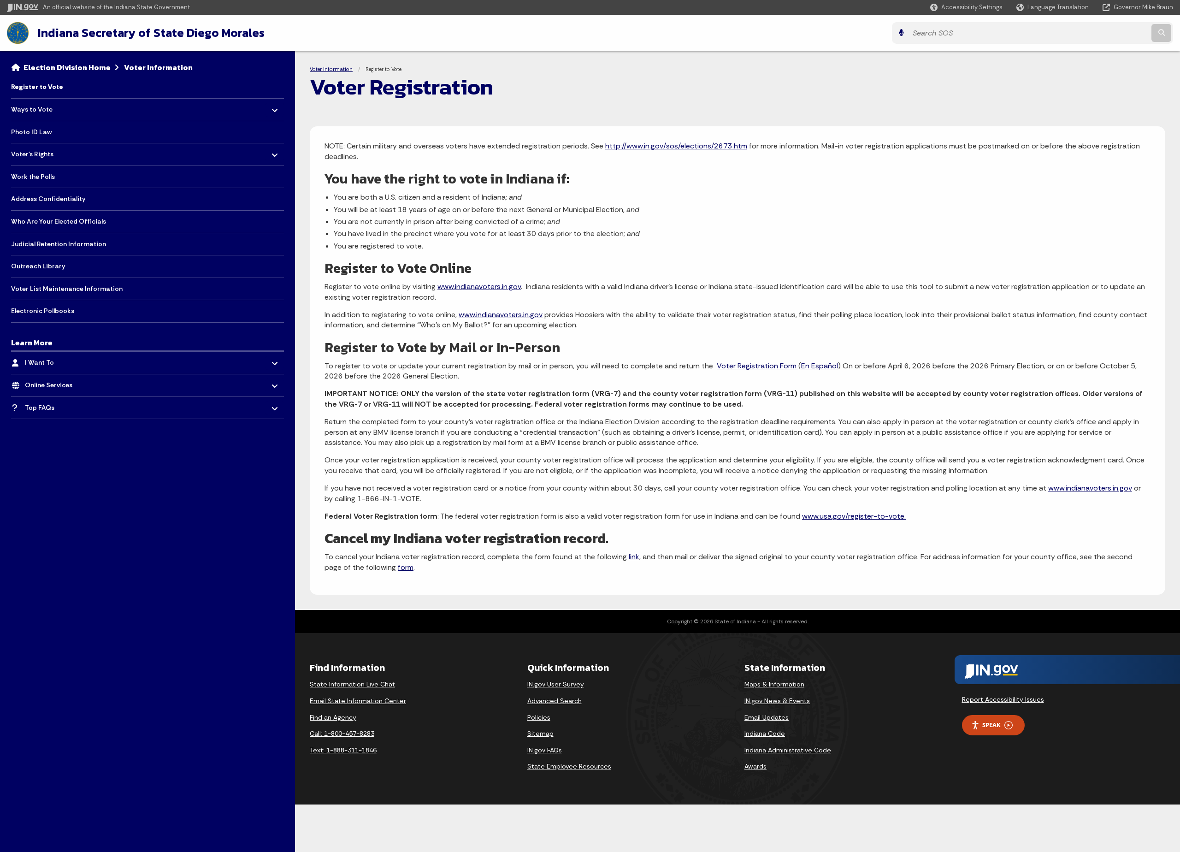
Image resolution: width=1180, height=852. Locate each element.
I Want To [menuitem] (52, 360)
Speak (991, 725)
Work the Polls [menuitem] (33, 176)
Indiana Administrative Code (787, 750)
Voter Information (158, 67)
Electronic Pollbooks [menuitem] (42, 311)
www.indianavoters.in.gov (479, 286)
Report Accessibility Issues (1003, 699)
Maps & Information (774, 684)
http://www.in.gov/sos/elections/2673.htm (676, 146)
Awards (755, 766)
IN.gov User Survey (555, 684)
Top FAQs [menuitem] (52, 405)
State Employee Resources (569, 766)
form (405, 567)
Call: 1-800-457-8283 (342, 733)
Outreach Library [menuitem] (38, 266)
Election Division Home (67, 67)
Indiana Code (764, 733)
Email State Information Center (358, 701)
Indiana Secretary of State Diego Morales (151, 32)
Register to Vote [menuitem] (37, 87)
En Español (819, 366)
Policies (538, 717)
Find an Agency (333, 717)
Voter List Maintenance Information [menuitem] (67, 288)
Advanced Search (554, 701)
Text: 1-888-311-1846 (343, 750)
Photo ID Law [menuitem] (31, 132)
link (634, 557)
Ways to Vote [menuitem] (38, 107)
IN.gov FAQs (544, 750)
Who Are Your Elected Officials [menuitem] (58, 221)
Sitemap (540, 733)
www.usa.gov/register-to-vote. (854, 516)
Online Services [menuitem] (52, 383)
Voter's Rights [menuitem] (38, 152)
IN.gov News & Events (777, 701)
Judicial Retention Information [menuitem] (58, 244)
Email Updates (766, 717)
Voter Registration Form (757, 366)
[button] (966, 7)
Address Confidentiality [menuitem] (48, 199)
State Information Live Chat (352, 684)
